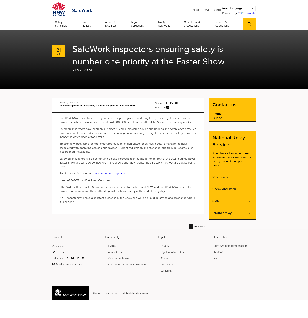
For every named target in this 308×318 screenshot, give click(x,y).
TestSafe (219, 252)
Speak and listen (224, 189)
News (206, 10)
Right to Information (172, 252)
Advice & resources (111, 24)
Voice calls (220, 177)
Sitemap (97, 293)
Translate (250, 13)
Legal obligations (137, 24)
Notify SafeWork (164, 24)
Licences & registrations (222, 24)
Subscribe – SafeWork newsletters (128, 264)
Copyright (166, 270)
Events (112, 245)
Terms (164, 258)
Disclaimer (167, 264)
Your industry (86, 24)
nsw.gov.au (111, 293)
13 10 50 (217, 118)
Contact (218, 10)
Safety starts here (61, 24)
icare (216, 258)
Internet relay (222, 213)
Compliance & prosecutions (192, 24)
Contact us (58, 246)
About (196, 10)
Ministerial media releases (135, 293)
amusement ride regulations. (111, 173)
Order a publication (119, 258)
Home (62, 102)
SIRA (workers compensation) (231, 245)
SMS (215, 201)
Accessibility (115, 252)
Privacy (165, 245)
